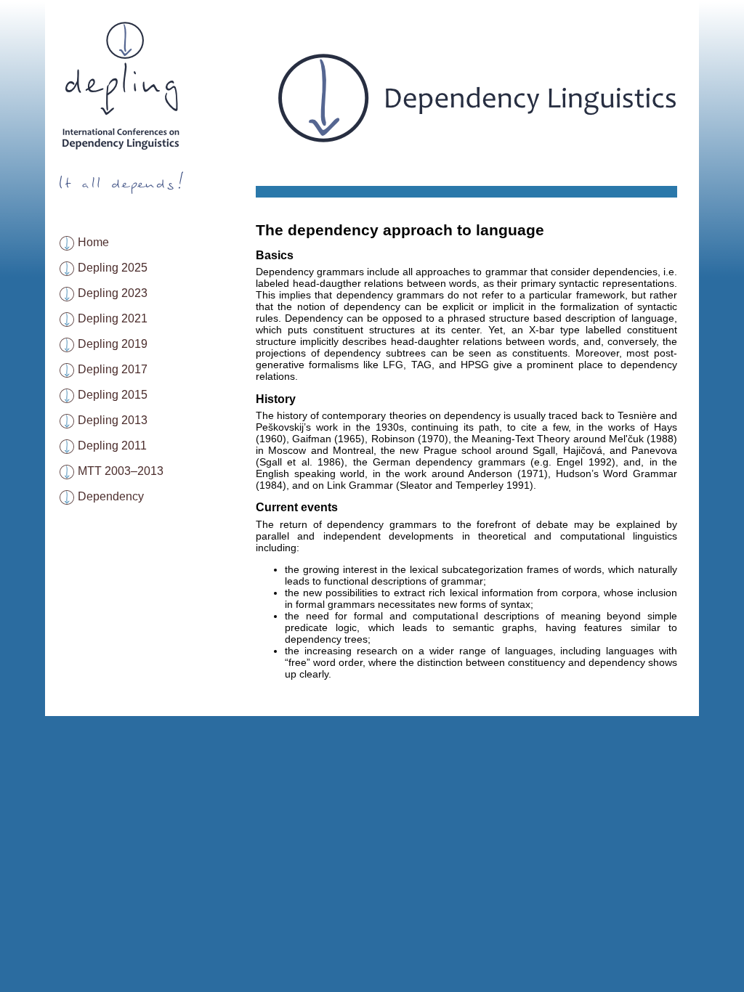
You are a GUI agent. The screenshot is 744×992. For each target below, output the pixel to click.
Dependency (111, 496)
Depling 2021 (112, 318)
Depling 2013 (112, 420)
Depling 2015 (112, 395)
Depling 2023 (112, 293)
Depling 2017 (112, 369)
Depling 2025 (112, 267)
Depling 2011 (112, 445)
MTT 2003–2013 (120, 471)
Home (93, 242)
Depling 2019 (112, 344)
